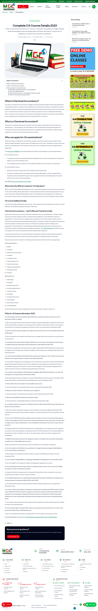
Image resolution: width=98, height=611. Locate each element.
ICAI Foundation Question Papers (39, 595)
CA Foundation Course (58, 591)
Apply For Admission (90, 1)
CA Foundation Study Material (74, 586)
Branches (74, 6)
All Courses (23, 6)
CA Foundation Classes (47, 564)
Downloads (7, 568)
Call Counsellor (12, 536)
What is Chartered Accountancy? (15, 83)
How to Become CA (60, 585)
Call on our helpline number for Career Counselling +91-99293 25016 (19, 1)
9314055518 (42, 553)
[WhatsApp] (80, 604)
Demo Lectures (48, 6)
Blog (81, 569)
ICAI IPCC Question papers (24, 595)
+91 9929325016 (53, 1)
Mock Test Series (78, 1)
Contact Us (7, 570)
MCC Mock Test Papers (8, 588)
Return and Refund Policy (50, 605)
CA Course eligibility (14, 151)
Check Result (7, 572)
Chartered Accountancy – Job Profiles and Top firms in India (25, 93)
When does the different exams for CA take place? (22, 89)
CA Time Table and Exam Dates (85, 564)
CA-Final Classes (46, 568)
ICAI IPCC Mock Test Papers (25, 591)
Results (40, 6)
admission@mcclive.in (67, 552)
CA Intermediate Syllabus (88, 590)
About (32, 6)
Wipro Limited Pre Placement (38, 607)
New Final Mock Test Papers (9, 591)
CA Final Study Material (73, 594)
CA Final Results (65, 569)
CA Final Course (58, 598)
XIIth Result (64, 571)
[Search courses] (89, 6)
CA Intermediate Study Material (73, 590)
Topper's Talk (7, 566)
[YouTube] (84, 604)
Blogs (66, 6)
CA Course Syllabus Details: (17, 91)
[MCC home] (9, 6)
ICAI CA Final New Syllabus (88, 594)
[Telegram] (74, 608)
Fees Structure (58, 588)
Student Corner (58, 6)
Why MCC (25, 571)
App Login (61, 1)
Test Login (69, 1)
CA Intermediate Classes (48, 566)
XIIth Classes (45, 570)
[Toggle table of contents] (62, 81)
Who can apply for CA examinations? (16, 88)
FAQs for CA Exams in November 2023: (20, 94)
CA (35, 39)
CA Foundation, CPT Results (67, 564)
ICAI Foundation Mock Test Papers (40, 591)
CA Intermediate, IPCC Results (66, 567)
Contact (83, 6)
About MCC (26, 564)
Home (6, 12)
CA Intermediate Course (59, 595)
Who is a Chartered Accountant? (15, 85)
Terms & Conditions (36, 605)
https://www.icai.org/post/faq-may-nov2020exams (41, 517)
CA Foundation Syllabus (88, 586)
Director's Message (27, 566)
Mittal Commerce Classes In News (29, 569)
